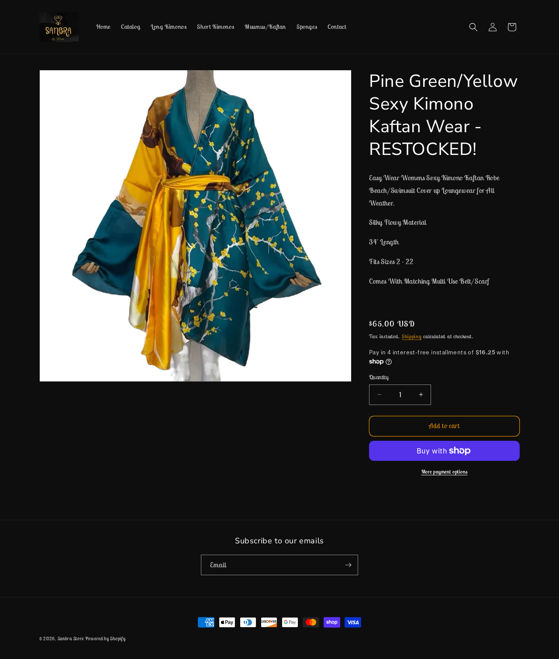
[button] (473, 27)
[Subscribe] (348, 565)
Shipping (412, 336)
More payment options (444, 471)
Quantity (379, 377)
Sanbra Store (71, 638)
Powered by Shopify (105, 638)
